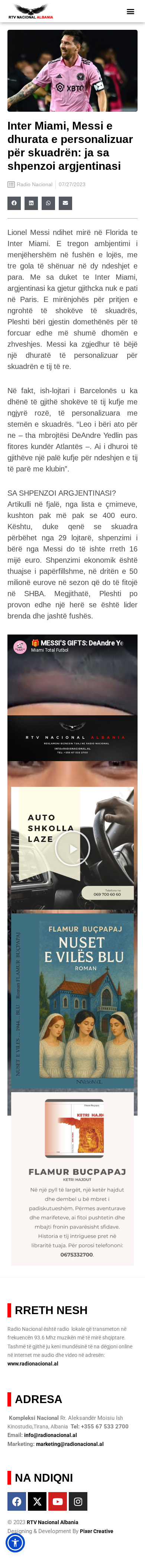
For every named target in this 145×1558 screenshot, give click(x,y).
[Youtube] (57, 1501)
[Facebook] (16, 1501)
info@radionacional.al (50, 1435)
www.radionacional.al (32, 1364)
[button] (131, 11)
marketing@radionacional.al (70, 1444)
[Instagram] (78, 1501)
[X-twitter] (37, 1501)
